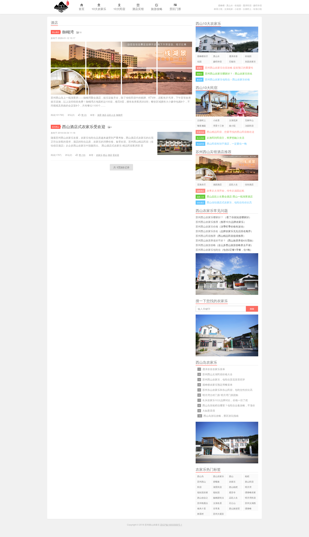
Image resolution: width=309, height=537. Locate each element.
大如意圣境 (208, 410)
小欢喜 (238, 8)
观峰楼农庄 (202, 56)
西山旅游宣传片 (234, 509)
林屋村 (200, 513)
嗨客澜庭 (201, 125)
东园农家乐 (250, 61)
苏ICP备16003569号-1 (171, 524)
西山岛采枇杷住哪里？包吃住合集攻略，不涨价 (228, 405)
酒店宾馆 (138, 9)
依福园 (238, 5)
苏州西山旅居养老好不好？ (211, 240)
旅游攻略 (156, 9)
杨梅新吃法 (218, 497)
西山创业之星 (202, 498)
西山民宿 (249, 481)
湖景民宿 (217, 486)
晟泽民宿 (247, 5)
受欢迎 (116, 154)
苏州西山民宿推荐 (206, 235)
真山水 (229, 5)
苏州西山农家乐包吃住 (217, 79)
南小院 (232, 125)
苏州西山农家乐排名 (207, 231)
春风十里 (201, 508)
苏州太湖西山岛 (250, 503)
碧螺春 (216, 481)
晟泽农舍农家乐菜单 (213, 369)
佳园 (199, 61)
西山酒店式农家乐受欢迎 (83, 126)
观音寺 (232, 492)
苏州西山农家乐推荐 (207, 222)
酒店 (104, 114)
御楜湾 (68, 31)
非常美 (216, 508)
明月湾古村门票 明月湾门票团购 (220, 395)
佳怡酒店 (249, 184)
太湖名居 (217, 502)
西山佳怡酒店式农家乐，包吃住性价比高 (229, 202)
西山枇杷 (233, 486)
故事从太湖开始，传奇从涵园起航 (225, 190)
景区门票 (175, 9)
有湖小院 (257, 8)
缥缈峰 (248, 508)
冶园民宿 (249, 125)
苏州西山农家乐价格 (207, 226)
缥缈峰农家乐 (250, 493)
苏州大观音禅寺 (218, 514)
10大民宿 (119, 9)
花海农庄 (201, 184)
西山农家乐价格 (241, 79)
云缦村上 (247, 8)
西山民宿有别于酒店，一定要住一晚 (227, 143)
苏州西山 (55, 126)
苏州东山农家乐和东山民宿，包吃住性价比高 (227, 390)
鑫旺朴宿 (257, 5)
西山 (105, 154)
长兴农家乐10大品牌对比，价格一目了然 (225, 400)
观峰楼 (221, 5)
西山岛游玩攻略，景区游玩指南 (221, 415)
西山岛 (200, 476)
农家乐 (99, 154)
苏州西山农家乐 (61, 7)
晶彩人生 (111, 114)
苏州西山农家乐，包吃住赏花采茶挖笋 (223, 379)
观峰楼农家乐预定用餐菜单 (217, 384)
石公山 (232, 502)
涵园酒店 (217, 184)
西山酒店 (55, 32)
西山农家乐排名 (243, 73)
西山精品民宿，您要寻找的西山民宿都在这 (230, 131)
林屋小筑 (218, 8)
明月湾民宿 (250, 497)
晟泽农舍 (233, 56)
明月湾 (248, 486)
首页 (81, 9)
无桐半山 (249, 120)
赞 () (84, 114)
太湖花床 (228, 8)
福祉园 (216, 492)
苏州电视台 (202, 502)
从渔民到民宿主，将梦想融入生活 (225, 137)
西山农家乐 (218, 476)
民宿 (199, 486)
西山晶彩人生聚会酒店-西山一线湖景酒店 (230, 196)
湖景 (99, 114)
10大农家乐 (99, 9)
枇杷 (247, 476)
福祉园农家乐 (202, 493)
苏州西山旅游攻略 (206, 245)
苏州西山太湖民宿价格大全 (217, 374)
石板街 (232, 61)
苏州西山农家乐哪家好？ (218, 73)
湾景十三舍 (218, 125)
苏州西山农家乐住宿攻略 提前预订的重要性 (229, 67)
